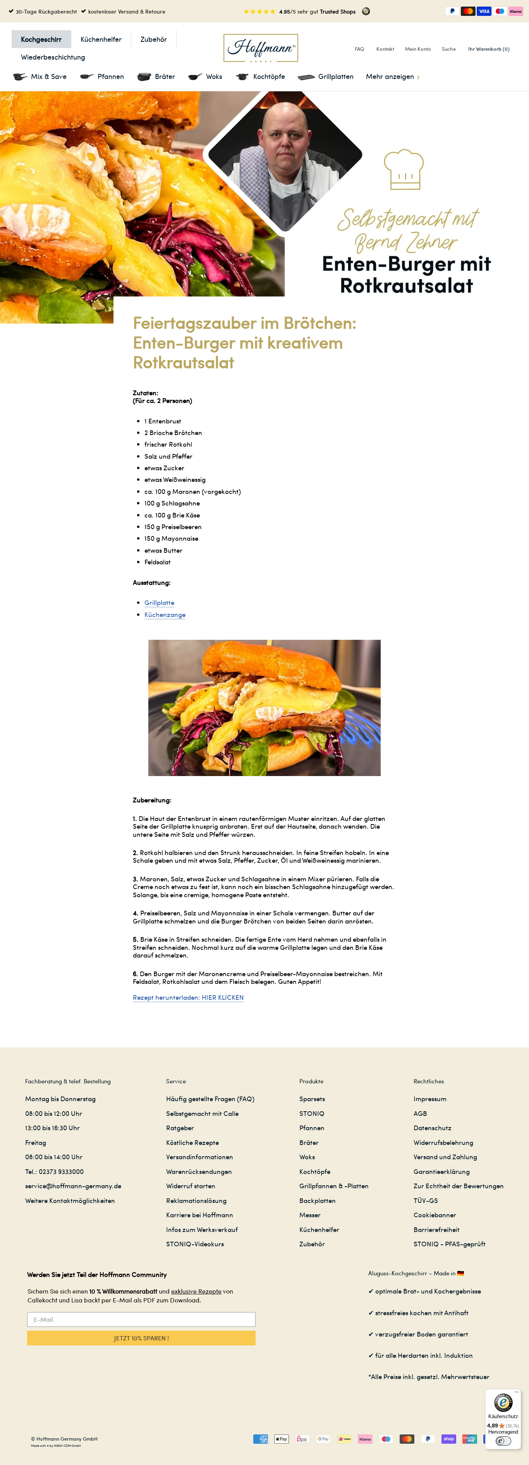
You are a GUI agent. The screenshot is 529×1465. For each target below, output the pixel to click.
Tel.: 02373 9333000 (54, 1171)
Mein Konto (418, 48)
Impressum (430, 1098)
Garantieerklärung (442, 1171)
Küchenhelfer (101, 39)
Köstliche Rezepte (192, 1142)
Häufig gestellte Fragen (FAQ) (210, 1098)
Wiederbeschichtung (53, 57)
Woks (307, 1156)
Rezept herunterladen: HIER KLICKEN (188, 997)
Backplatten (317, 1200)
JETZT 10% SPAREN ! (141, 1337)
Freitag (35, 1142)
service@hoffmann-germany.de (73, 1185)
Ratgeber (180, 1127)
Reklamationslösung (196, 1200)
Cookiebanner (435, 1214)
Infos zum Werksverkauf (202, 1229)
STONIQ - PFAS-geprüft (450, 1243)
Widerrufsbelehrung (443, 1142)
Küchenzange (164, 614)
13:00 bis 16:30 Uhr (52, 1127)
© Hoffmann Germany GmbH (64, 1438)
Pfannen (312, 1127)
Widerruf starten (190, 1185)
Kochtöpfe (314, 1171)
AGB (420, 1113)
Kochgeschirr (41, 39)
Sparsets (312, 1098)
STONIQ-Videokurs (195, 1243)
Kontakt (385, 48)
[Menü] (516, 1393)
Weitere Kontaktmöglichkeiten (70, 1200)
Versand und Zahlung (445, 1156)
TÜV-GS (426, 1200)
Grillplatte (159, 602)
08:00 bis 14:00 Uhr (53, 1156)
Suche (449, 48)
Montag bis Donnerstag (60, 1098)
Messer (310, 1214)
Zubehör (154, 39)
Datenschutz (433, 1127)
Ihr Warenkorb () (489, 48)
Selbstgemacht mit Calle (202, 1113)
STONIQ (312, 1113)
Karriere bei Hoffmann (199, 1214)
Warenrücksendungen (199, 1171)
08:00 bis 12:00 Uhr (53, 1113)
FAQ (359, 48)
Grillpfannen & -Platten (334, 1185)
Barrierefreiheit (437, 1229)
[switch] (503, 1441)
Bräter (309, 1142)
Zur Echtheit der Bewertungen (459, 1185)
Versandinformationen (199, 1156)
